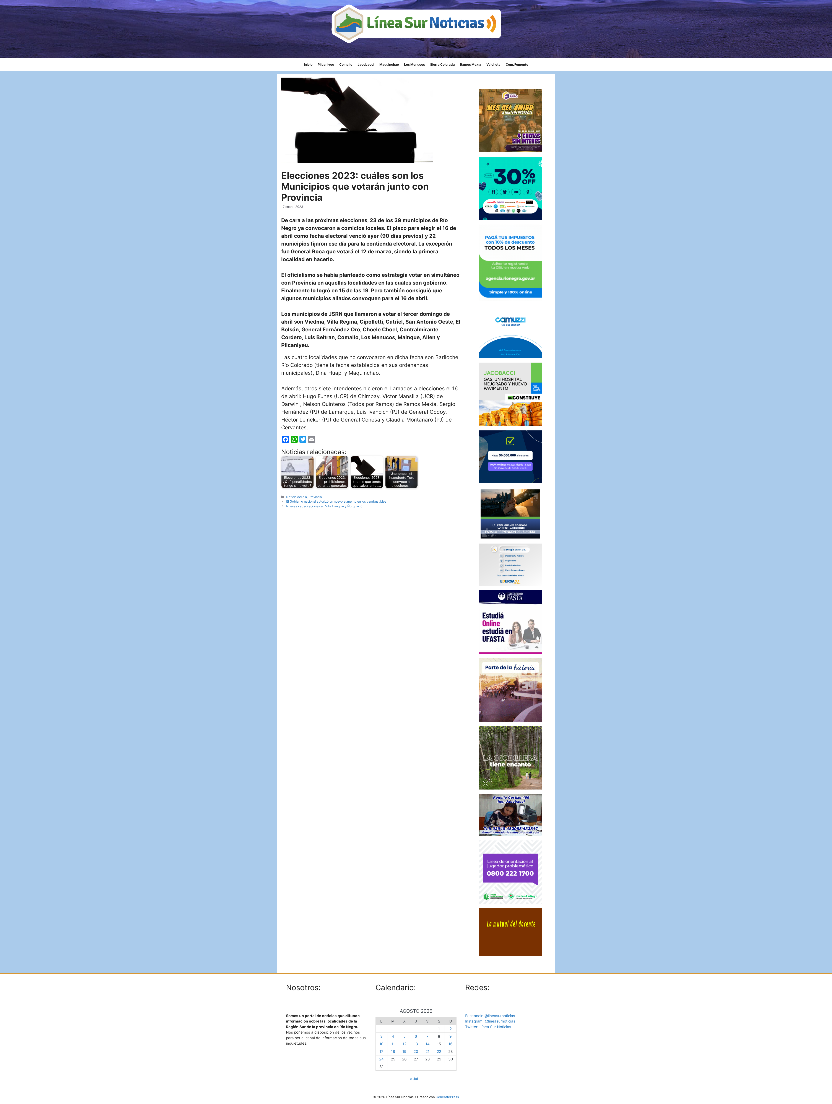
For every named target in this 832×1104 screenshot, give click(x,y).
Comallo (345, 64)
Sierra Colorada (442, 64)
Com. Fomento (517, 64)
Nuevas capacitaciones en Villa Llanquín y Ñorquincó (324, 506)
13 (416, 1044)
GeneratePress (447, 1097)
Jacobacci (366, 64)
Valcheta (493, 64)
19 (404, 1051)
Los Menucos (414, 64)
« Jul (414, 1079)
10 (381, 1044)
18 (393, 1051)
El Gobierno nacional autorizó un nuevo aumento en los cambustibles (336, 501)
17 (381, 1051)
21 (427, 1051)
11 (393, 1044)
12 (404, 1044)
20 (416, 1051)
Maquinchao (389, 64)
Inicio (308, 64)
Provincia (315, 497)
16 (450, 1044)
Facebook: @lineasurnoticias (490, 1016)
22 (439, 1051)
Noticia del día (296, 497)
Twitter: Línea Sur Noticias (488, 1027)
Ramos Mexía (470, 64)
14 (428, 1044)
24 (381, 1059)
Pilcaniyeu (326, 64)
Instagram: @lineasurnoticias (490, 1021)
